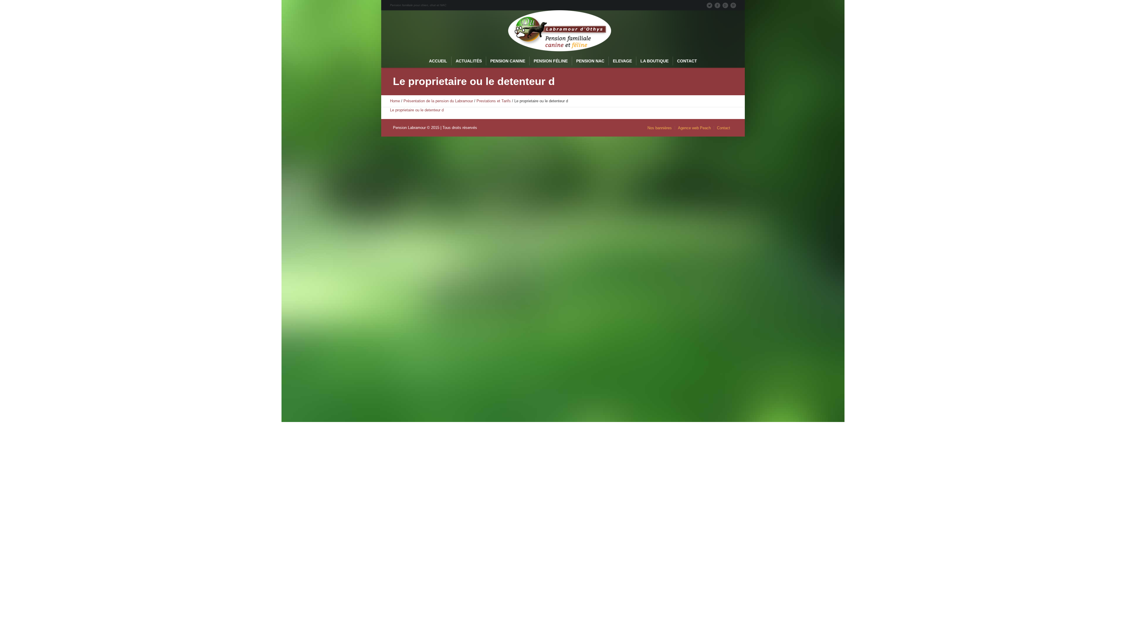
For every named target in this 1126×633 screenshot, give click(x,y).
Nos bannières (659, 128)
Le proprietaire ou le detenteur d (417, 110)
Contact (723, 128)
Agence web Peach (694, 128)
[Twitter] (709, 5)
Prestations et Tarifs (493, 101)
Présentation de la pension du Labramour (438, 101)
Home (395, 101)
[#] (733, 5)
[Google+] (725, 5)
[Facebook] (717, 5)
